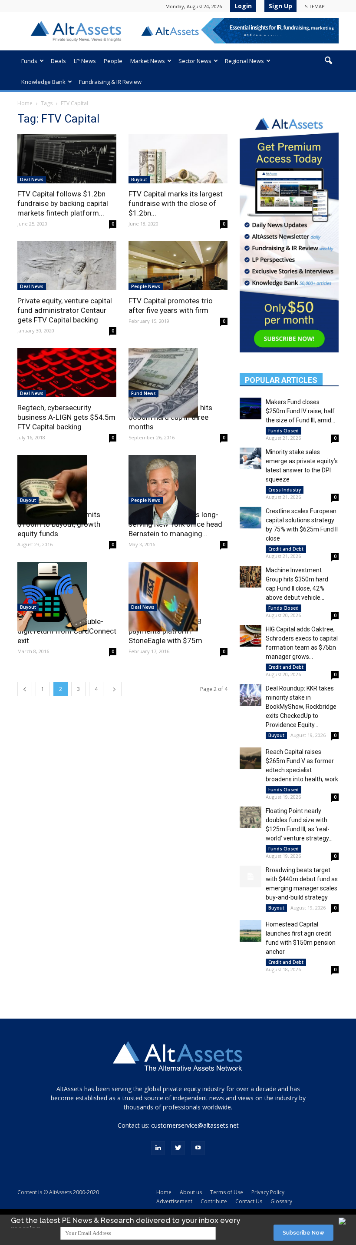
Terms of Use (226, 1192)
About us (191, 1192)
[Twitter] (178, 1148)
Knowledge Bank (43, 82)
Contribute (214, 1201)
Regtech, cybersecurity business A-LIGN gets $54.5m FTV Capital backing (66, 417)
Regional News (244, 61)
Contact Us (248, 1201)
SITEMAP (315, 6)
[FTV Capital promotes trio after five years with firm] (178, 265)
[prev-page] (24, 689)
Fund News (143, 393)
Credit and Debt (285, 549)
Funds (29, 61)
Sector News (194, 61)
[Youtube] (198, 1148)
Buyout (139, 179)
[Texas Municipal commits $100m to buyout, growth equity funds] (66, 490)
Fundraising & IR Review (110, 82)
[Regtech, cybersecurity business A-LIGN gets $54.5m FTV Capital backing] (66, 372)
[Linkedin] (158, 1148)
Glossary (281, 1201)
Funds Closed (283, 431)
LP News (85, 61)
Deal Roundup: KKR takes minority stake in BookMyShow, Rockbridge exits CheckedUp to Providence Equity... (301, 706)
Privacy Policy (267, 1192)
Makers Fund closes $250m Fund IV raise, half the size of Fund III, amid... (300, 411)
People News (145, 286)
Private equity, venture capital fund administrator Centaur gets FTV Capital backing (64, 310)
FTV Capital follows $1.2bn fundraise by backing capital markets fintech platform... (62, 203)
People (113, 61)
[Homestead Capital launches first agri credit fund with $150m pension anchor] (250, 931)
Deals (58, 61)
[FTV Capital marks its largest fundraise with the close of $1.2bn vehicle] (178, 158)
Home (25, 103)
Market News (147, 61)
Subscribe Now (303, 1232)
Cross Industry (284, 490)
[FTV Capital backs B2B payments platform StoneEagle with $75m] (178, 596)
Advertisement (174, 1201)
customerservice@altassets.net (195, 1125)
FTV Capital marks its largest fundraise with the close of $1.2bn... (176, 203)
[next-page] (114, 689)
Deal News (31, 179)
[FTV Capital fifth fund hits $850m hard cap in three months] (178, 383)
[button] (328, 60)
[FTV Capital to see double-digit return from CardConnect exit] (66, 596)
